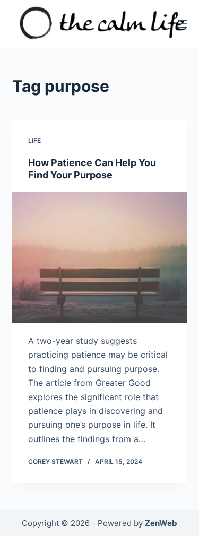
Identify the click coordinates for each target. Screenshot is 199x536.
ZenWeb (161, 523)
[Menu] (182, 24)
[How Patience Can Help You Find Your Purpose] (99, 258)
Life (34, 140)
